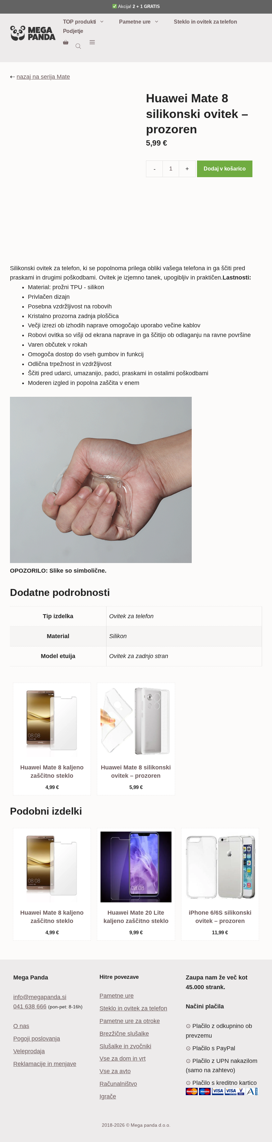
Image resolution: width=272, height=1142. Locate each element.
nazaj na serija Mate (43, 76)
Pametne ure (135, 22)
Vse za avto (115, 1071)
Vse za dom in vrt (123, 1058)
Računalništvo (118, 1084)
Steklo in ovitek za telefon (205, 22)
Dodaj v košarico (224, 168)
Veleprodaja (29, 1051)
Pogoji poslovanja (36, 1038)
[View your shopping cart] (66, 42)
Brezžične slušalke (124, 1033)
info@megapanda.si (39, 997)
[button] (92, 42)
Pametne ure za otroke (130, 1021)
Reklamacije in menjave (44, 1064)
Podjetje (73, 31)
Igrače (108, 1096)
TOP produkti (79, 22)
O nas (21, 1026)
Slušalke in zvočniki (125, 1046)
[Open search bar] (79, 46)
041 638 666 (29, 1006)
